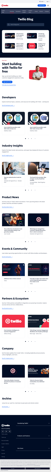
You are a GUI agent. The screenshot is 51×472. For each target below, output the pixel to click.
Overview (12, 11)
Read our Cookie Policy (4, 470)
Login (47, 1)
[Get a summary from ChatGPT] (2, 431)
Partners (41, 11)
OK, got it (12, 468)
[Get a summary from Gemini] (6, 431)
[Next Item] (34, 138)
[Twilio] (4, 5)
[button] (25, 138)
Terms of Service (37, 465)
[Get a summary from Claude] (9, 431)
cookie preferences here (31, 463)
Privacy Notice (19, 465)
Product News (30, 11)
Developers (18, 11)
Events (36, 11)
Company (47, 11)
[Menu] (48, 5)
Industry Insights (24, 11)
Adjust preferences (37, 468)
